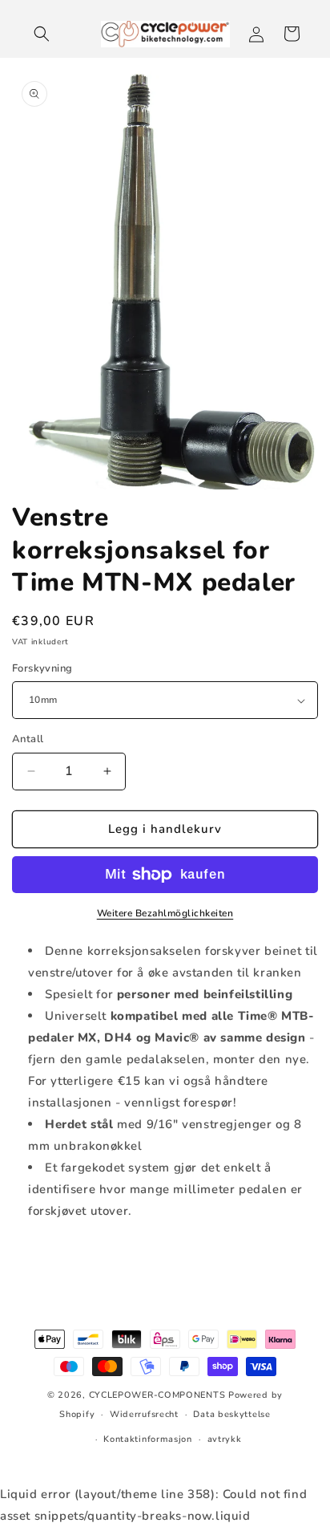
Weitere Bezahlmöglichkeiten (165, 913)
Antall (27, 739)
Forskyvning (42, 668)
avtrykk (224, 1439)
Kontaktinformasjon (147, 1439)
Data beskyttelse (231, 1414)
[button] (41, 33)
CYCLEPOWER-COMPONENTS (157, 1395)
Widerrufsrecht (144, 1414)
